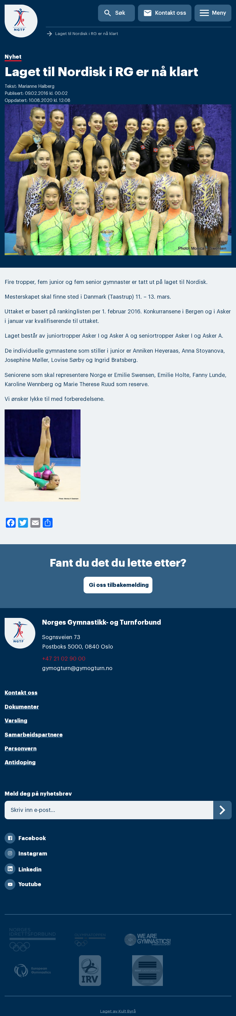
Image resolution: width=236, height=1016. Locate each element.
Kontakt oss (164, 13)
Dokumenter (22, 707)
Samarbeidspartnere (34, 735)
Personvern (21, 748)
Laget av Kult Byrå (118, 1011)
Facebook (32, 838)
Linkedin (29, 869)
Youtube (29, 884)
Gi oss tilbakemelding (119, 585)
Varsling (16, 720)
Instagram (32, 853)
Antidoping (20, 762)
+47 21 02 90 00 (63, 658)
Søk (114, 13)
